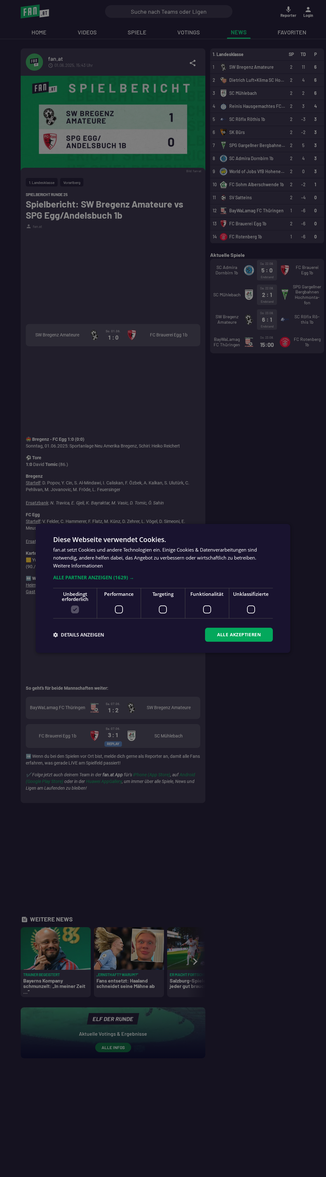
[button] (163, 577)
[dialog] (163, 588)
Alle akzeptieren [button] (239, 634)
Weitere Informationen (78, 565)
